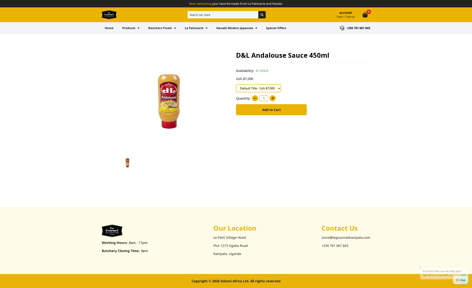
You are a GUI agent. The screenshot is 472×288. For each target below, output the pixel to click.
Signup (350, 16)
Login (340, 16)
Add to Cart (271, 109)
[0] (365, 15)
